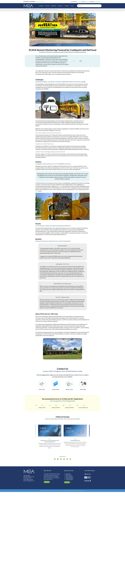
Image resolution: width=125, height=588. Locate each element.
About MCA (68, 473)
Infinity (39, 1)
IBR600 (59, 186)
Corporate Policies (69, 478)
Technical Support (69, 479)
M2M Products (69, 474)
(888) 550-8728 (30, 479)
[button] (41, 5)
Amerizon (42, 1)
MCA (37, 1)
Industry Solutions (69, 477)
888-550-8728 (87, 1)
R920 (36, 191)
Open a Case (79, 1)
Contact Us (67, 482)
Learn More (47, 481)
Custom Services (69, 476)
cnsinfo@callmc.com (98, 1)
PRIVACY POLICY (80, 490)
